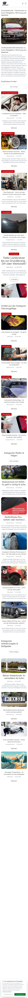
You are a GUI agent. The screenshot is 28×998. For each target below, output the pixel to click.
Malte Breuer (10, 196)
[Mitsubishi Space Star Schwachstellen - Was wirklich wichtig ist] (14, 31)
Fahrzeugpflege (6, 212)
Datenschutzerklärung (7, 991)
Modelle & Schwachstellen (11, 29)
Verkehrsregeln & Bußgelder (9, 92)
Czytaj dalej (14, 279)
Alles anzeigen (14, 86)
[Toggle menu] (25, 3)
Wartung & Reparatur (7, 133)
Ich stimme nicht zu (8, 994)
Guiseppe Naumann (7, 38)
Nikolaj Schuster (10, 118)
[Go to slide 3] (24, 42)
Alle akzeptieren (20, 994)
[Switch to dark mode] (22, 3)
